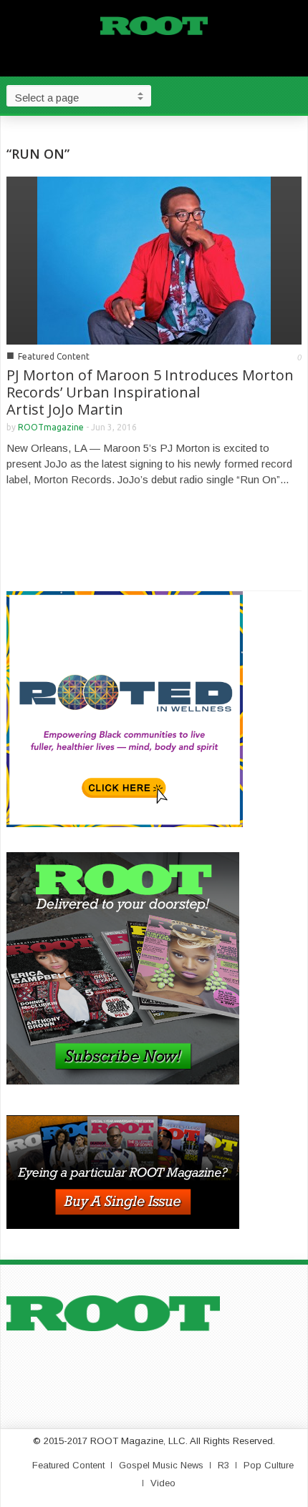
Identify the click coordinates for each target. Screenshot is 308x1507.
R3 (223, 1465)
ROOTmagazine (51, 427)
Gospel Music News (161, 1465)
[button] (293, 95)
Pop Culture (269, 1465)
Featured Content (54, 356)
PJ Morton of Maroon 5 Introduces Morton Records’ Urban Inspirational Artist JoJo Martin (150, 392)
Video (162, 1483)
